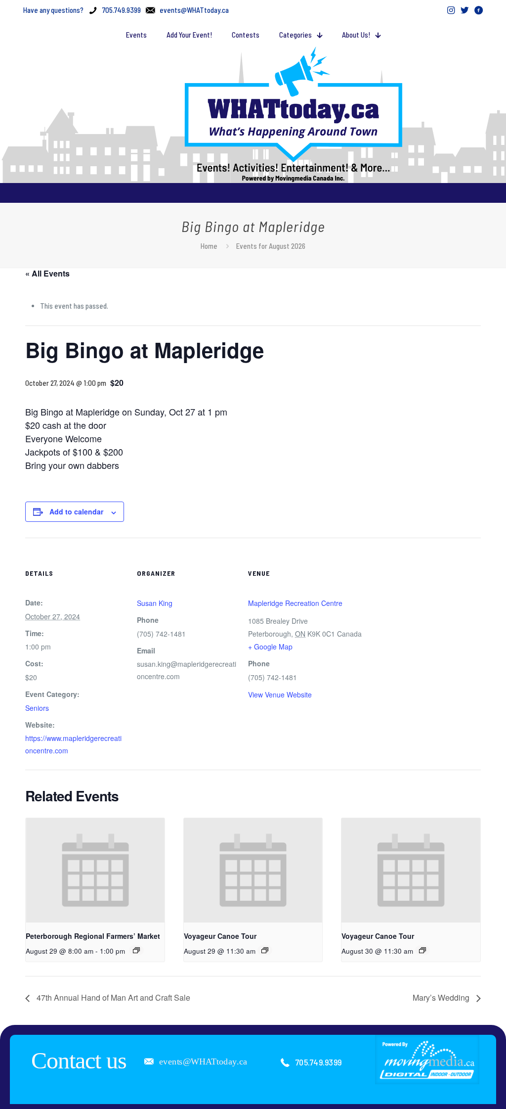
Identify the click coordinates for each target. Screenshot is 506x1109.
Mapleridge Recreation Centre (295, 603)
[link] (427, 1059)
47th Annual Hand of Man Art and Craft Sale (112, 997)
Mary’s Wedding (442, 997)
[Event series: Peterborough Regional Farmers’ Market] (136, 950)
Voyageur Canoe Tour (220, 936)
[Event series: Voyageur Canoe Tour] (264, 950)
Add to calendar (76, 511)
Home (209, 245)
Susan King (154, 603)
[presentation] (95, 870)
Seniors (37, 708)
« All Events (47, 273)
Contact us (78, 1060)
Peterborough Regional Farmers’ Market (93, 936)
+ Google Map (270, 646)
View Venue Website (280, 694)
